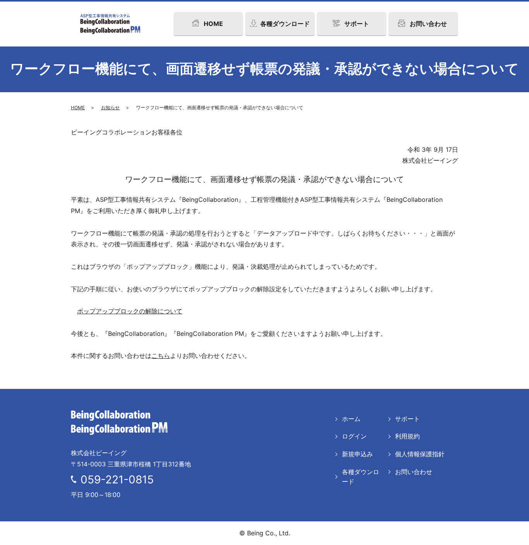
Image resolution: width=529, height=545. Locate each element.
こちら (160, 355)
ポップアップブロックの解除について (129, 311)
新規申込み (357, 454)
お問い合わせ (413, 472)
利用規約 (407, 436)
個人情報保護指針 (420, 454)
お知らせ (110, 107)
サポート (407, 419)
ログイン (354, 436)
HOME (78, 107)
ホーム (351, 419)
